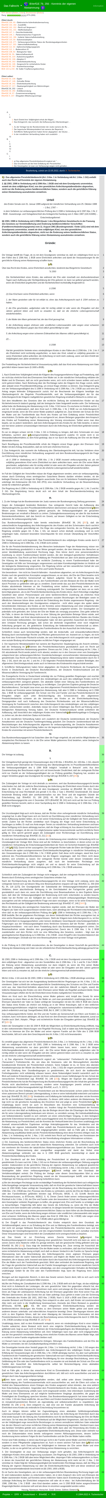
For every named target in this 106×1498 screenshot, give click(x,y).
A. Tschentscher (73, 171)
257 (85, 523)
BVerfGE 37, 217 (8, 86)
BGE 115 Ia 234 (8, 69)
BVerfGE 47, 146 (8, 81)
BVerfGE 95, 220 (8, 57)
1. (12, 120)
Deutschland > (30, 1494)
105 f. (7, 1022)
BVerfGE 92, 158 (8, 59)
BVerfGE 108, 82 (8, 52)
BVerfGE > (44, 1494)
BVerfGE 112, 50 (8, 47)
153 (56, 1079)
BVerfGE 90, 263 (8, 62)
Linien (21, 13)
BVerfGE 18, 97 (8, 93)
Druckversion (31, 13)
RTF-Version (7, 13)
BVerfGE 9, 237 (8, 96)
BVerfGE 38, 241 (8, 84)
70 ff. (53, 1494)
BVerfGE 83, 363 (8, 66)
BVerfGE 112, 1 (8, 49)
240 (75, 776)
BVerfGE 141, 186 (9, 37)
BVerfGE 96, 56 (8, 54)
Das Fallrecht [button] (11, 5)
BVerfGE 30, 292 (8, 91)
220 (30, 1096)
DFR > (17, 1494)
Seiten (15, 13)
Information (98, 6)
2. (12, 122)
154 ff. (82, 903)
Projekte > (7, 1494)
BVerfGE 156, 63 (8, 22)
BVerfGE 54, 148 (8, 79)
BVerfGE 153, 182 (9, 25)
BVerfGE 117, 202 (9, 44)
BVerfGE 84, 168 (8, 64)
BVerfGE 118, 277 (9, 42)
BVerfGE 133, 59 (8, 40)
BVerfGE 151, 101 (9, 30)
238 (22, 1405)
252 (47, 1320)
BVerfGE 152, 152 (9, 27)
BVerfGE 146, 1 (8, 35)
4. (12, 134)
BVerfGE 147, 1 (8, 32)
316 (21, 1246)
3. (12, 132)
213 (48, 836)
